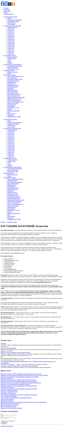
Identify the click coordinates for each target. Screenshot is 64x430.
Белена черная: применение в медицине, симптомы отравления (19, 394)
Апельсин (3, 343)
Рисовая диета (11, 84)
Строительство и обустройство (13, 64)
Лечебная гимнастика (13, 110)
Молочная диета (12, 82)
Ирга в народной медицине (8, 406)
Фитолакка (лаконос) (7, 378)
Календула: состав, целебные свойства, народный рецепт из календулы (21, 374)
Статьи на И (10, 39)
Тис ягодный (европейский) (9, 396)
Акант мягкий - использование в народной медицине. (16, 397)
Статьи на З (10, 37)
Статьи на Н (10, 45)
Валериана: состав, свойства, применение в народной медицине (19, 381)
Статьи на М (10, 43)
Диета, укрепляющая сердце (15, 76)
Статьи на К (10, 40)
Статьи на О (10, 46)
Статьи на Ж (10, 36)
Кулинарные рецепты (10, 55)
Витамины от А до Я (13, 107)
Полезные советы (9, 70)
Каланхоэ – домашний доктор (9, 391)
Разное (9, 73)
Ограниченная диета (13, 81)
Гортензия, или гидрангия (8, 393)
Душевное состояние (13, 21)
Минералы (10, 115)
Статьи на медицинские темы (12, 25)
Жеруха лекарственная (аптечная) (10, 403)
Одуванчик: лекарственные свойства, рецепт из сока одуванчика (19, 366)
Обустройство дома (12, 69)
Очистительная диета (13, 95)
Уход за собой (11, 24)
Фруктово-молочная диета (14, 79)
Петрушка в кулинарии (7, 387)
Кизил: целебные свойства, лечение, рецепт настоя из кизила (18, 379)
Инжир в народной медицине (9, 405)
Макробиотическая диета (14, 98)
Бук (2, 357)
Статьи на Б (10, 28)
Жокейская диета (12, 89)
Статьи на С (10, 51)
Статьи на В (10, 30)
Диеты (9, 18)
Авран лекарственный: (7, 399)
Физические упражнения (14, 19)
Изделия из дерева (12, 67)
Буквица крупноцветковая (8, 348)
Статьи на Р (10, 49)
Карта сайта (7, 11)
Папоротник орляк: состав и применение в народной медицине (19, 385)
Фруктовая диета (12, 78)
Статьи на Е (10, 34)
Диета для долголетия (13, 100)
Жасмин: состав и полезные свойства (11, 408)
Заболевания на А (12, 27)
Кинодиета (10, 88)
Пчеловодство (11, 22)
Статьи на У (10, 54)
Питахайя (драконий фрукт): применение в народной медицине (19, 388)
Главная (6, 8)
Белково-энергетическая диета (16, 97)
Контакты (7, 9)
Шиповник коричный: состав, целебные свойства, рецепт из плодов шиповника (23, 402)
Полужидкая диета (12, 91)
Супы (9, 60)
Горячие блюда (11, 58)
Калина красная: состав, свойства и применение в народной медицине (21, 382)
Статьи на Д (10, 33)
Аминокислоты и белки (14, 116)
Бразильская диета (12, 87)
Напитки (9, 63)
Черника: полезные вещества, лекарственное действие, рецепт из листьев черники (24, 375)
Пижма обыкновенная (7, 400)
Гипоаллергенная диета (14, 94)
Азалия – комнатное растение (9, 390)
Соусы (9, 61)
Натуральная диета (12, 92)
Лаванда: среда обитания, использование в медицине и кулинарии (20, 377)
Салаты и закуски (12, 57)
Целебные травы (9, 14)
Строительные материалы (14, 66)
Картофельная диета (13, 85)
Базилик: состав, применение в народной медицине (15, 352)
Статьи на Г (10, 31)
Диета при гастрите (12, 103)
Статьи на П (10, 48)
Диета (5, 12)
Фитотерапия (11, 106)
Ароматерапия (11, 104)
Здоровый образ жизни (10, 16)
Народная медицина (10, 75)
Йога (8, 112)
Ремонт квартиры (12, 72)
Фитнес (9, 109)
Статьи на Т (10, 52)
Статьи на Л (10, 42)
